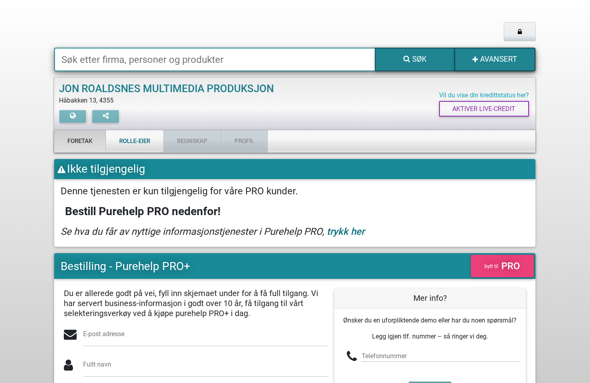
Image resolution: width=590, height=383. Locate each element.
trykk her (345, 231)
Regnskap (192, 141)
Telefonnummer (384, 356)
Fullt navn (97, 364)
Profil (244, 141)
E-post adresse (103, 334)
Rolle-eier (134, 141)
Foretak (79, 141)
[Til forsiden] (154, 23)
